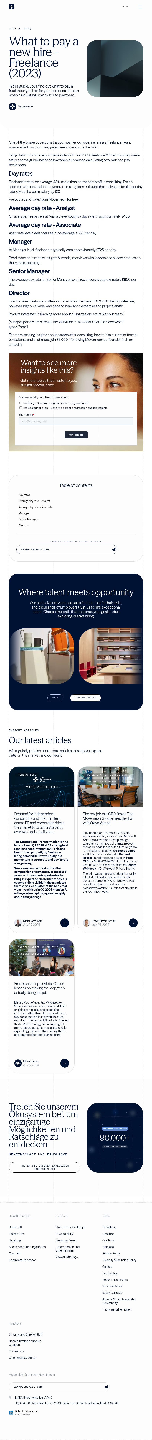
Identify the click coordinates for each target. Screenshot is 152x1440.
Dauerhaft (15, 1227)
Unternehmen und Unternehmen (68, 1248)
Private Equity (64, 1234)
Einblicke (108, 1247)
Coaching (15, 1253)
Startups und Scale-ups (70, 1227)
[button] (126, 6)
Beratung (15, 1240)
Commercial (16, 1351)
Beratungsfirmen (66, 1240)
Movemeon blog (26, 263)
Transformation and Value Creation (25, 1342)
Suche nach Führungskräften (27, 1247)
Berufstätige (110, 1273)
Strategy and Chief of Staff (25, 1334)
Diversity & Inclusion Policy (119, 1260)
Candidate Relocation (23, 1260)
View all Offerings (67, 1257)
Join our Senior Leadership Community (119, 1301)
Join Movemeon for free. (60, 199)
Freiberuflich (17, 1234)
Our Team (108, 1240)
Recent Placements (115, 1279)
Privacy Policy (111, 1253)
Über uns (108, 1234)
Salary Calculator (113, 1293)
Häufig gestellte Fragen (116, 1309)
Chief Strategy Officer (23, 1358)
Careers (107, 1266)
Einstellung (109, 1227)
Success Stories (112, 1286)
